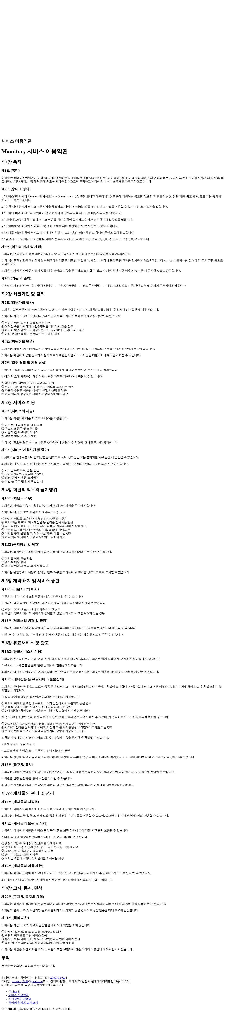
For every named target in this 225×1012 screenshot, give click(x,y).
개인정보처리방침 (19, 998)
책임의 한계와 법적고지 (23, 1002)
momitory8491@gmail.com (27, 981)
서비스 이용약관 (18, 995)
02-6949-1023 (58, 977)
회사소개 (14, 991)
